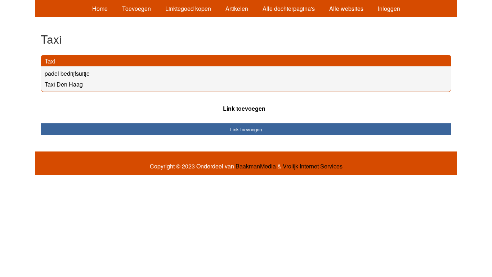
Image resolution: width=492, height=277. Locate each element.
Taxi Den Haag (64, 84)
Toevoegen (136, 8)
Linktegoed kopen (188, 8)
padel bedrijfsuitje (67, 73)
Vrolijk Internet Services (313, 166)
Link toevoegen (244, 108)
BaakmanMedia (256, 166)
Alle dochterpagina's (289, 8)
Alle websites (346, 8)
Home (100, 8)
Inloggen (389, 8)
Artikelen (236, 8)
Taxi (50, 60)
